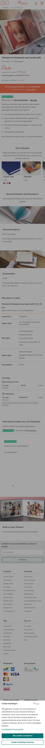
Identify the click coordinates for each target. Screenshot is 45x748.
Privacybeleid (18, 729)
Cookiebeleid (7, 729)
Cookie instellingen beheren (22, 742)
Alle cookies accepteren (22, 736)
